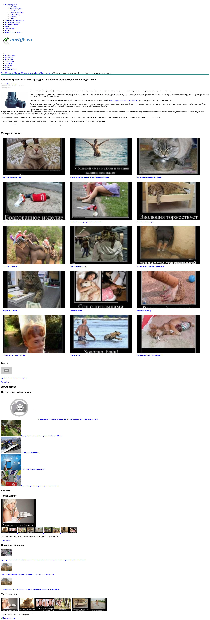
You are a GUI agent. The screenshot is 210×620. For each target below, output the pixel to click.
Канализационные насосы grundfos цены (124, 100)
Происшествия (10, 69)
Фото (7, 26)
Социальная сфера (16, 12)
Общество (9, 57)
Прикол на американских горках (14, 378)
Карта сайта (5, 540)
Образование (14, 14)
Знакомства (9, 28)
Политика (9, 59)
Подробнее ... (6, 382)
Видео (7, 30)
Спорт (12, 18)
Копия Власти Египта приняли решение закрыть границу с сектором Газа (30, 589)
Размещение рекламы (13, 32)
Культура (13, 16)
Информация (10, 55)
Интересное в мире (12, 22)
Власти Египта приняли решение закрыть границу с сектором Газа (27, 574)
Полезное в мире (11, 24)
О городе (13, 7)
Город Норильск (11, 5)
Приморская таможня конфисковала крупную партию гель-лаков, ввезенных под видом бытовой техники (43, 560)
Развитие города (16, 9)
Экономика (14, 11)
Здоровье (8, 63)
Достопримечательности (14, 20)
